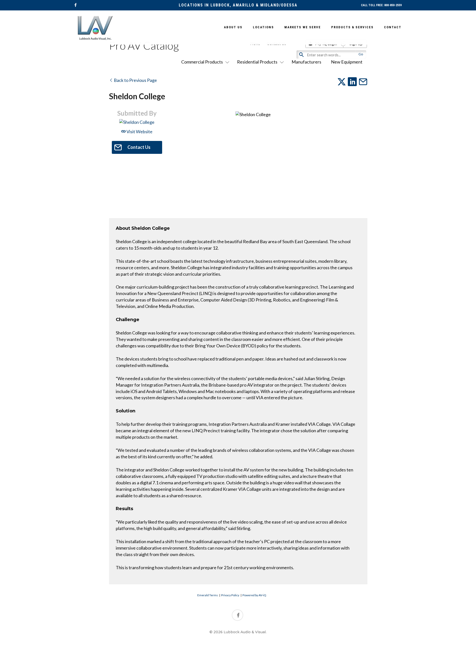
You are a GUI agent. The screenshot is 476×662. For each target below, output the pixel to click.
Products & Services (352, 27)
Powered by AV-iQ (254, 595)
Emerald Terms (207, 595)
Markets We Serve (302, 27)
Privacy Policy (230, 595)
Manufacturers (306, 62)
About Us (233, 27)
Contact (392, 27)
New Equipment (346, 62)
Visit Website (139, 131)
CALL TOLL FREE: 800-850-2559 (381, 5)
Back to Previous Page (135, 80)
